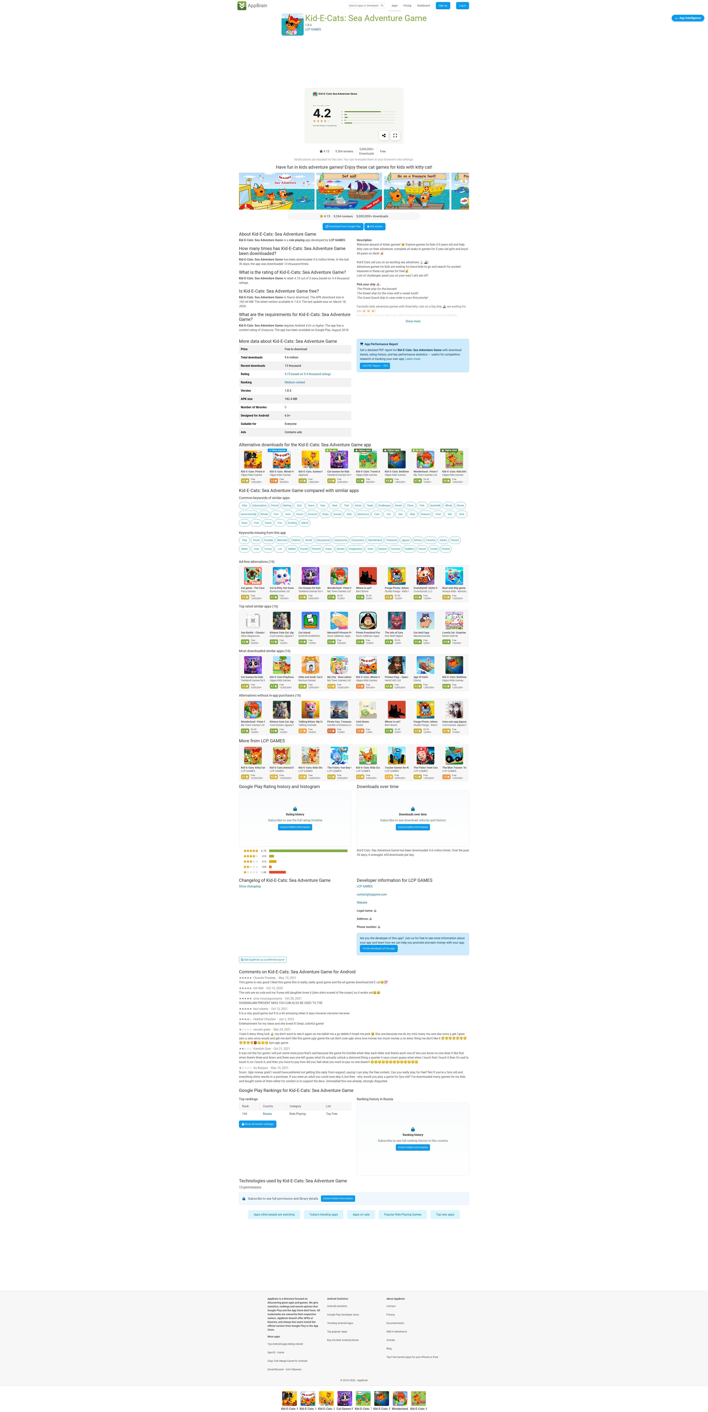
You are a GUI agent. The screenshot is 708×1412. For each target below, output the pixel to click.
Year (322, 505)
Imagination (355, 548)
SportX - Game (276, 1352)
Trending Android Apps (340, 1323)
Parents (316, 548)
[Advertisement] (349, 62)
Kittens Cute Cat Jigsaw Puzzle (282, 632)
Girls (461, 514)
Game (268, 522)
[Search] (382, 5)
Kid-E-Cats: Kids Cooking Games (368, 767)
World (308, 540)
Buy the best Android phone (343, 1340)
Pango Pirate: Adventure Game (397, 587)
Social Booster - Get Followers (284, 1369)
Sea (400, 514)
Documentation (395, 1323)
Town (370, 548)
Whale (448, 505)
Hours (299, 514)
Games (337, 514)
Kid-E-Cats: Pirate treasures (253, 471)
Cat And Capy (421, 632)
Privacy (390, 1314)
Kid (450, 514)
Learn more (412, 359)
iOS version (376, 226)
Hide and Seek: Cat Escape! (310, 677)
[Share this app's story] (383, 135)
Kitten (358, 505)
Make (244, 548)
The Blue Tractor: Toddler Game (454, 767)
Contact (391, 1306)
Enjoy (329, 548)
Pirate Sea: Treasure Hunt (339, 721)
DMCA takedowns (396, 1331)
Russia (267, 1114)
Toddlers (409, 548)
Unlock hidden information (295, 827)
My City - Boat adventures (339, 677)
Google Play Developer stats (343, 1314)
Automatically (248, 514)
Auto (288, 514)
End (299, 505)
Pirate (256, 540)
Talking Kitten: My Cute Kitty (310, 721)
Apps (395, 5)
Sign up (443, 5)
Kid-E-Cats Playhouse (282, 677)
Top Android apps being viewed (285, 1343)
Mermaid (282, 540)
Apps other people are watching (274, 1214)
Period (274, 505)
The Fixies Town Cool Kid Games (426, 767)
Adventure (363, 514)
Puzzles (268, 540)
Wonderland (375, 540)
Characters (357, 540)
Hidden (292, 548)
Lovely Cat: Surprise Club (454, 632)
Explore (382, 548)
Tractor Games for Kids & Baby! (397, 767)
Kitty (244, 505)
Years (311, 505)
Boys (244, 522)
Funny (268, 548)
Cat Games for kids (338, 471)
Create (434, 548)
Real (334, 505)
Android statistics (337, 1306)
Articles (390, 1340)
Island (304, 522)
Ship (412, 514)
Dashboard (423, 5)
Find (438, 514)
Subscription (259, 505)
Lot (280, 548)
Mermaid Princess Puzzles (339, 632)
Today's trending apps (323, 1214)
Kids (349, 514)
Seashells (435, 505)
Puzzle (304, 548)
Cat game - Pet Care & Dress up (253, 587)
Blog (389, 1348)
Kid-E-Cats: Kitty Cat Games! (253, 767)
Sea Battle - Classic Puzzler (253, 632)
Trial (346, 505)
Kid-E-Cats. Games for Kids (310, 471)
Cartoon (395, 548)
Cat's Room (362, 721)
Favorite (430, 540)
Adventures (340, 540)
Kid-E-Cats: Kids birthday (454, 471)
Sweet (398, 505)
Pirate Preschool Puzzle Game (368, 632)
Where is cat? (364, 587)
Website (362, 902)
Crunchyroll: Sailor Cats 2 (426, 587)
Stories (341, 548)
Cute (256, 548)
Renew (264, 514)
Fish (422, 505)
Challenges (384, 505)
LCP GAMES (273, 740)
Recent (455, 540)
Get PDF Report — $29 (375, 365)
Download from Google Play (344, 226)
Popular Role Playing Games (402, 1214)
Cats (377, 514)
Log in (462, 5)
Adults (443, 540)
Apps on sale (361, 1214)
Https (325, 514)
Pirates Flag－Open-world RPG (397, 677)
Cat (389, 514)
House (422, 548)
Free (256, 522)
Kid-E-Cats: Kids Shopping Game (310, 767)
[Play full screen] (395, 135)
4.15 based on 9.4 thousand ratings (308, 374)
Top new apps (445, 1214)
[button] (413, 911)
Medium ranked (295, 382)
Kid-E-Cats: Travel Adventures (368, 471)
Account (312, 514)
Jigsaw (405, 540)
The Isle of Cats (394, 632)
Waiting (287, 505)
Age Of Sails (421, 677)
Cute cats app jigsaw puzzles (454, 721)
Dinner (460, 505)
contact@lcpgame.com (372, 894)
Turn (276, 514)
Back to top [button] (698, 1378)
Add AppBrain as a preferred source (263, 959)
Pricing (407, 5)
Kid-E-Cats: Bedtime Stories (397, 471)
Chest (410, 505)
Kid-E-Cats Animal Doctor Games (282, 767)
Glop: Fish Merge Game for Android (287, 1360)
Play (244, 540)
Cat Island (304, 632)
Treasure (425, 514)
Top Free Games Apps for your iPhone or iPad (412, 1357)
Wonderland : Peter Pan (426, 471)
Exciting (292, 522)
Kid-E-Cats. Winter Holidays (282, 471)
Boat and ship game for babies (454, 587)
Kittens (418, 540)
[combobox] (363, 5)
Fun (280, 522)
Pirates (446, 548)
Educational (323, 540)
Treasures (391, 540)
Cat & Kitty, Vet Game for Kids (282, 587)
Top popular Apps (337, 1331)
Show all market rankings (258, 1123)
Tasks (370, 505)
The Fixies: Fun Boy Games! (339, 767)
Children (296, 540)
